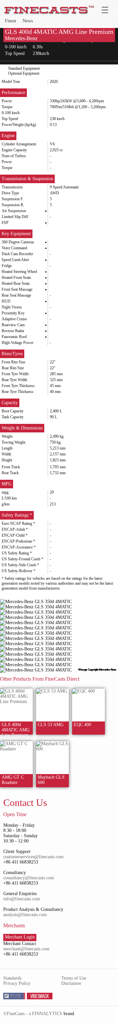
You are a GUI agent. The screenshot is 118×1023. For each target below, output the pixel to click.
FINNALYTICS (47, 1013)
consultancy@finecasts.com (28, 877)
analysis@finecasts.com (25, 914)
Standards (12, 978)
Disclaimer (71, 983)
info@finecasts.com (21, 898)
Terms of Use (73, 978)
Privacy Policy (16, 983)
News (28, 20)
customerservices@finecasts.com (33, 856)
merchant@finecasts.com (26, 948)
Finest (10, 20)
